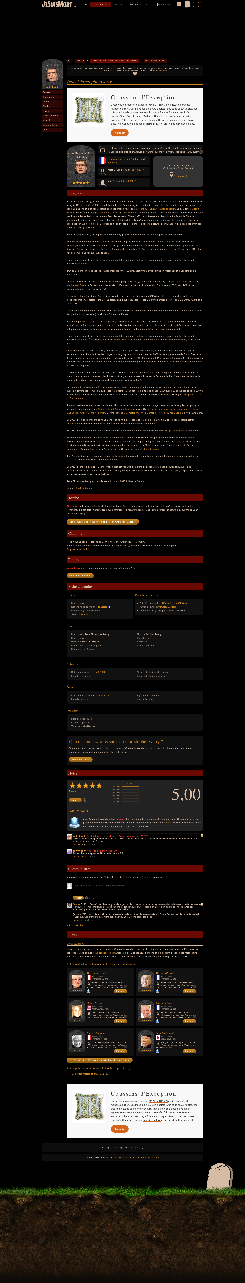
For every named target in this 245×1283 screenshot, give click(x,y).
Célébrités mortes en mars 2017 (89, 1073)
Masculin (83, 614)
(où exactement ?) (126, 180)
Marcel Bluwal (165, 973)
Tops (116, 4)
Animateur (163, 606)
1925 (163, 976)
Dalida (115, 212)
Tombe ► (120, 991)
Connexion (198, 6)
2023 (169, 1036)
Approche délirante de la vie (103, 850)
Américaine (97, 1009)
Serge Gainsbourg (100, 212)
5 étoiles (116, 786)
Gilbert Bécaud (106, 409)
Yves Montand (129, 212)
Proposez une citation (78, 549)
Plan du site (144, 1157)
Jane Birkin (193, 430)
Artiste (172, 606)
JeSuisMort (57, 4)
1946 (94, 1006)
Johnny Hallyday (148, 208)
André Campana (96, 1033)
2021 (100, 976)
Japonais (165, 1039)
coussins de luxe (152, 123)
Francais (112, 159)
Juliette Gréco (79, 412)
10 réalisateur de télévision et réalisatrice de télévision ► (100, 1060)
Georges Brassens (125, 409)
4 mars (111, 162)
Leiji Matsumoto (165, 1033)
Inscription (198, 2)
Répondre (77, 920)
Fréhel (167, 394)
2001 (169, 1006)
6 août (127, 159)
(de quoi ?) (138, 169)
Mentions (131, 1157)
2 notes (128, 784)
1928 (134, 159)
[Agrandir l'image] (101, 98)
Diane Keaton (95, 1003)
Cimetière (99, 4)
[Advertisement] (122, 34)
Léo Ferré (163, 409)
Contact (156, 1157)
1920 (163, 1006)
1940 (94, 1036)
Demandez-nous (81, 759)
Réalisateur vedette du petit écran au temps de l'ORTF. (118, 836)
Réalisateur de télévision (175, 603)
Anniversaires (136, 4)
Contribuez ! (180, 176)
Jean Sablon (176, 412)
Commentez (78, 844)
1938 (94, 976)
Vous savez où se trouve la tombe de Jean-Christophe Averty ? (103, 521)
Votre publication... (76, 925)
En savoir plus (162, 70)
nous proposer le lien (104, 952)
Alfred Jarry (88, 321)
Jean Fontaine (164, 1003)
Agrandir (120, 132)
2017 (118, 162)
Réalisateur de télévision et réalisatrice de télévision (114, 61)
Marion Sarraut (96, 973)
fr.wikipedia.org (84, 488)
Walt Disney (81, 285)
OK (135, 73)
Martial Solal (120, 339)
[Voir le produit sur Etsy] (89, 110)
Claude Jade (73, 423)
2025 (100, 1006)
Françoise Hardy (166, 208)
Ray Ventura (76, 398)
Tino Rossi (162, 412)
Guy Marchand (132, 412)
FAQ (121, 1157)
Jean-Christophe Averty (155, 61)
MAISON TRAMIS (158, 104)
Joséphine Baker (192, 394)
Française (102, 606)
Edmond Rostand (151, 449)
